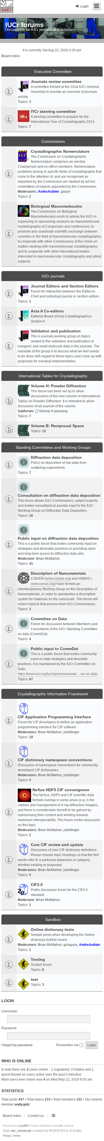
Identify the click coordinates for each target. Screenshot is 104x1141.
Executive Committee (53, 71)
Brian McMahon (48, 559)
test (34, 979)
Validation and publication (56, 331)
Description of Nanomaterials (58, 573)
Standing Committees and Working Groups (53, 447)
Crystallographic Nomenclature (60, 151)
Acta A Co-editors (47, 311)
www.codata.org (58, 578)
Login (7, 1001)
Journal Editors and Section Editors (64, 286)
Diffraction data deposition (56, 457)
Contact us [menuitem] (36, 1116)
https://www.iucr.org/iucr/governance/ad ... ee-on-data (57, 674)
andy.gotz (22, 1104)
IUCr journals (53, 276)
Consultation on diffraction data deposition (59, 495)
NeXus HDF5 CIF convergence (60, 790)
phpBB (23, 1125)
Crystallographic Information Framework (53, 694)
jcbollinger (71, 732)
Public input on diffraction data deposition (58, 538)
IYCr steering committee (53, 111)
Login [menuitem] (84, 6)
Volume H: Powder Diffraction (58, 386)
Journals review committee (56, 81)
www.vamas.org (43, 584)
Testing (38, 959)
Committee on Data (49, 619)
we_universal (21, 1131)
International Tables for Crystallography (53, 376)
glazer (65, 191)
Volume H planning (53, 411)
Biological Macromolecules (56, 206)
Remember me (68, 1045)
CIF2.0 (37, 884)
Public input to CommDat (54, 648)
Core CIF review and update (57, 844)
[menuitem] (7, 1135)
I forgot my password (16, 1045)
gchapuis (70, 945)
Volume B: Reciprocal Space (57, 426)
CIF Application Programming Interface (54, 717)
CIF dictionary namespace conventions (55, 760)
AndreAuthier (48, 191)
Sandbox (53, 919)
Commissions (53, 141)
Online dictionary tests (52, 929)
